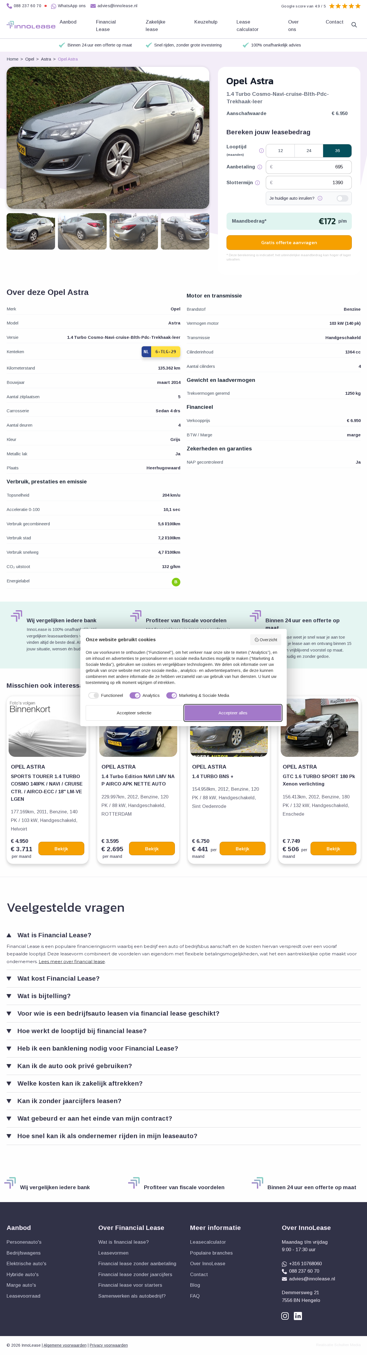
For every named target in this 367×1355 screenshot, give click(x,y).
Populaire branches (211, 1253)
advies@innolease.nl (117, 5)
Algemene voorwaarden (65, 1345)
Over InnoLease (207, 1263)
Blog (195, 1285)
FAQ (195, 1296)
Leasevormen (113, 1253)
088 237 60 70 (28, 5)
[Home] (31, 24)
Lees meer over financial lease (72, 961)
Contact (334, 22)
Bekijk (61, 848)
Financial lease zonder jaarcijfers (135, 1274)
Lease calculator (248, 25)
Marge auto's (21, 1285)
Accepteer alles (232, 712)
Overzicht (268, 639)
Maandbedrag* (249, 221)
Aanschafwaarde (246, 113)
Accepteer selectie (134, 712)
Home (12, 59)
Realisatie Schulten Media (338, 1345)
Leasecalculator (208, 1242)
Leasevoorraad (23, 1296)
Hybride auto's (23, 1274)
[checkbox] (104, 695)
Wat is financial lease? (123, 1242)
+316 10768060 (305, 1263)
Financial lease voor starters (130, 1285)
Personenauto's (24, 1242)
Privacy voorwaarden (109, 1345)
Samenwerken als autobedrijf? (132, 1296)
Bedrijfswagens (24, 1253)
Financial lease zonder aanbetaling (137, 1263)
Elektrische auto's (26, 1263)
